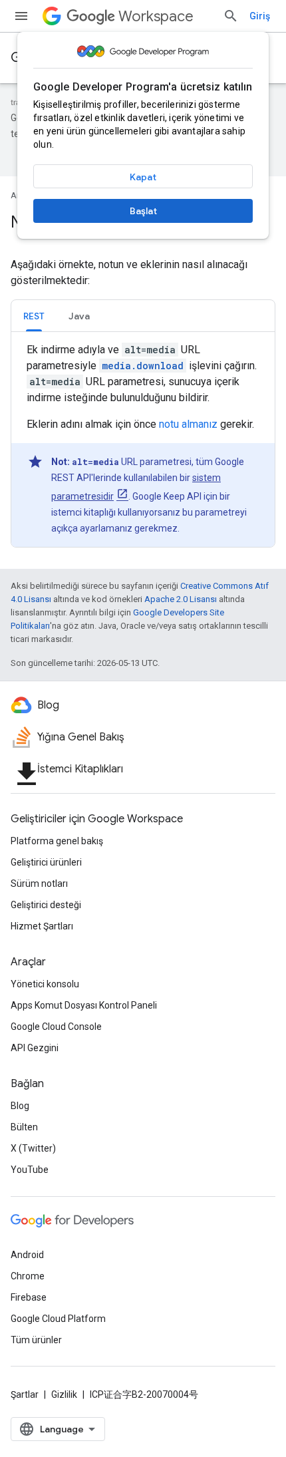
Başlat (143, 211)
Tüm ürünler (36, 1340)
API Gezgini (35, 1048)
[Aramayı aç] (231, 16)
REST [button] (34, 316)
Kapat (143, 177)
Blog (20, 1105)
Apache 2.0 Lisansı (180, 599)
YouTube (30, 1169)
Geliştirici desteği (46, 904)
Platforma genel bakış (57, 841)
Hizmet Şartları (42, 926)
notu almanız (188, 424)
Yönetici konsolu (45, 984)
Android (27, 1254)
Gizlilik (64, 1394)
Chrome (28, 1276)
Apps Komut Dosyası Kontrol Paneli (84, 1005)
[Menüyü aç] (21, 16)
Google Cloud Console (56, 1026)
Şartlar (25, 1394)
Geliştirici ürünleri (46, 862)
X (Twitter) (33, 1148)
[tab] (34, 315)
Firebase (29, 1297)
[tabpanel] (143, 444)
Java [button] (79, 316)
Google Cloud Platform (58, 1318)
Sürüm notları (39, 883)
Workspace (156, 16)
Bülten (24, 1127)
